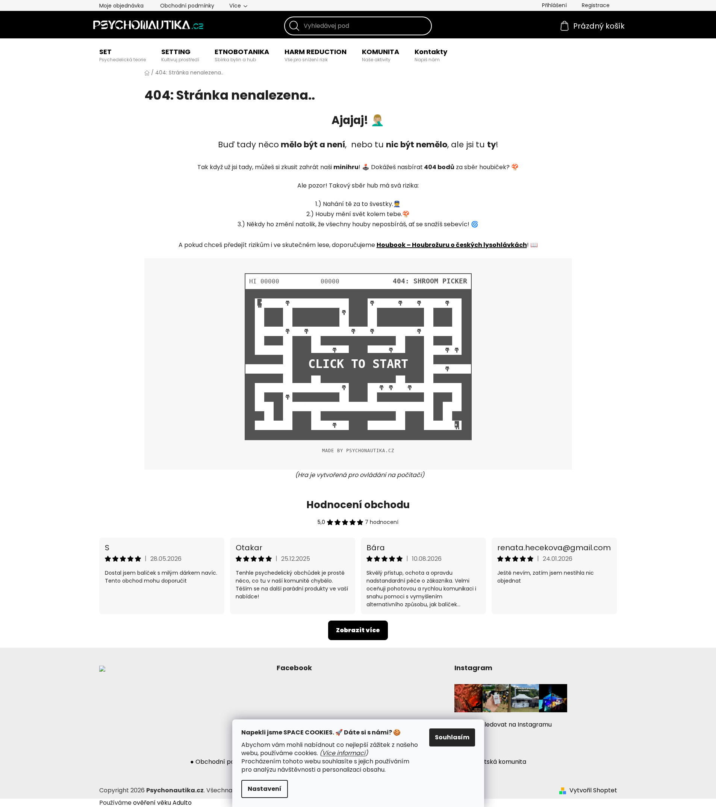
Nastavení (265, 788)
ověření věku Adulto (162, 802)
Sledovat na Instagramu (516, 724)
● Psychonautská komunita (486, 761)
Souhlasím (452, 737)
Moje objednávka (121, 5)
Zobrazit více (358, 630)
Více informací (343, 753)
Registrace (596, 5)
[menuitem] (122, 55)
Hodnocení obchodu (358, 505)
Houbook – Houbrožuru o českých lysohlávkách (452, 245)
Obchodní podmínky (187, 5)
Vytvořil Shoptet (593, 790)
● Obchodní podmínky (223, 761)
